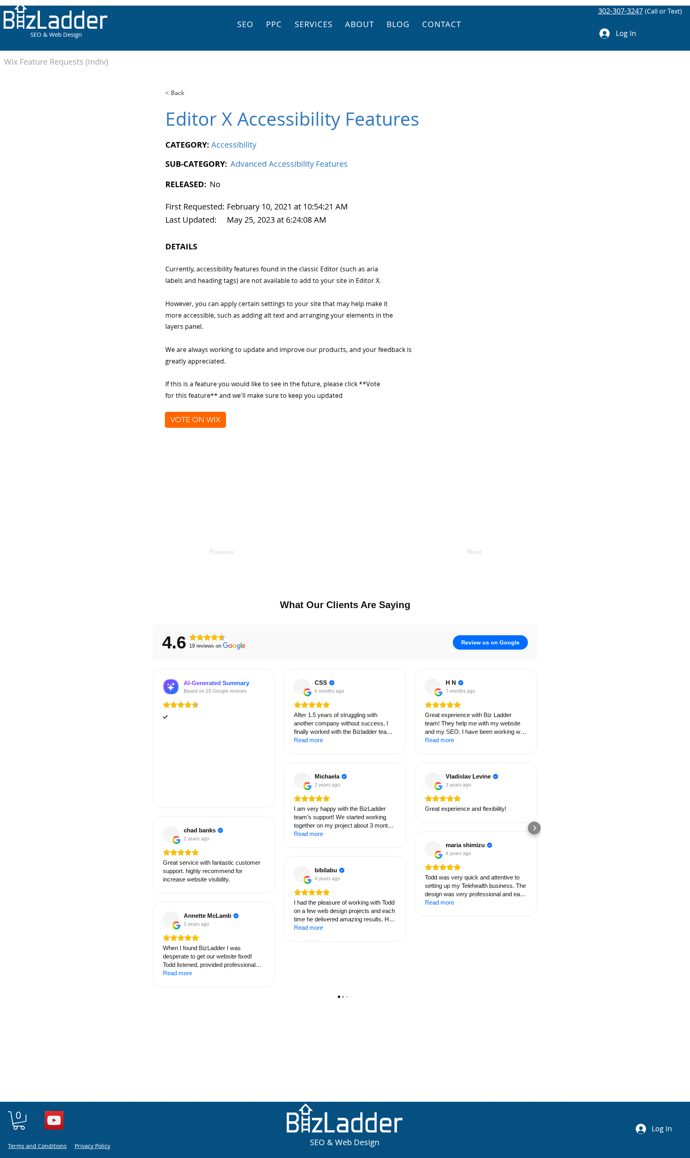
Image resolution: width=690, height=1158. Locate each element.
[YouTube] (54, 1120)
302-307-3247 (620, 11)
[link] (19, 1120)
